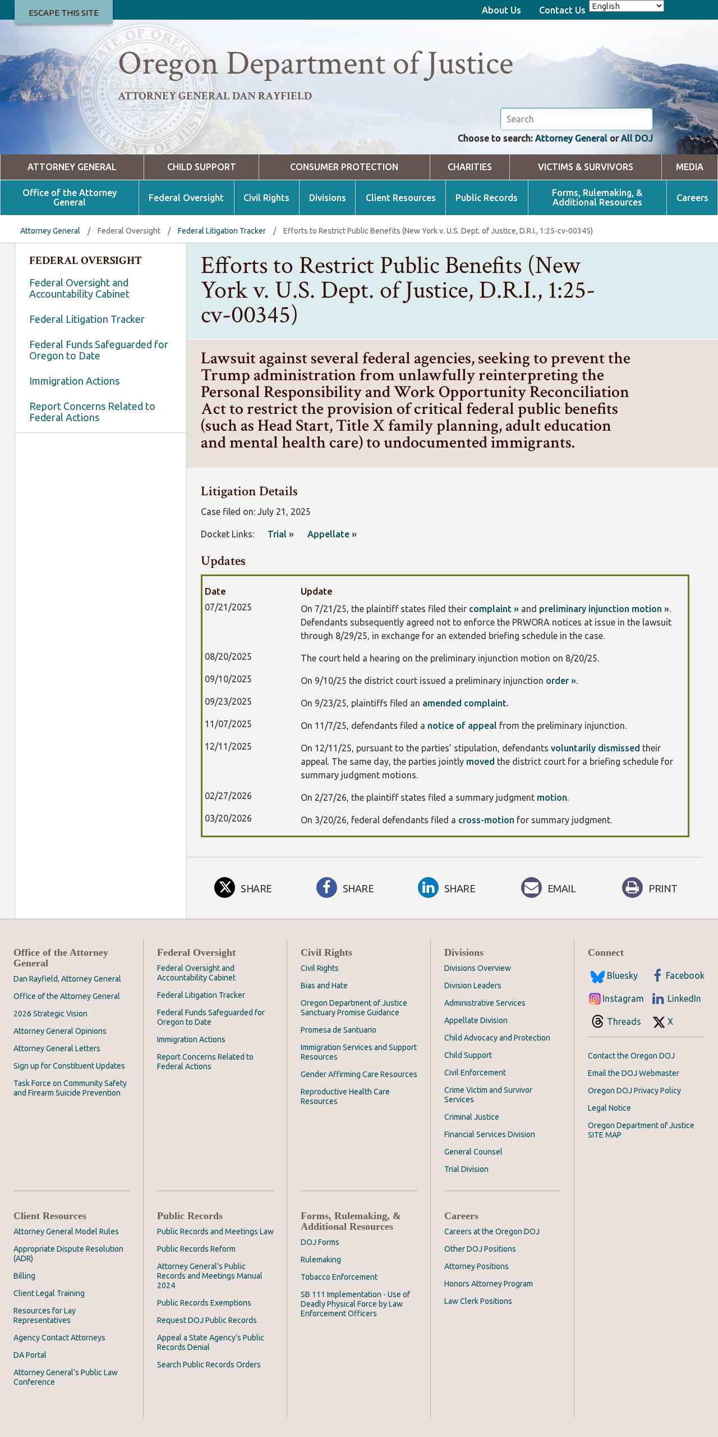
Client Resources (401, 198)
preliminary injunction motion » (604, 609)
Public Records (486, 198)
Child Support (201, 167)
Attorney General (571, 138)
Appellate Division (476, 1020)
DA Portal (30, 1355)
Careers (692, 198)
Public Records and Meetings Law (215, 1231)
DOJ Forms (320, 1242)
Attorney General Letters (56, 1048)
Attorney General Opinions (60, 1031)
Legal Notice (609, 1107)
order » (561, 681)
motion (552, 797)
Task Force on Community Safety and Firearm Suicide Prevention (70, 1088)
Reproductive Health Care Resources (345, 1096)
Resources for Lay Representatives (44, 1315)
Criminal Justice (471, 1116)
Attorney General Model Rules (66, 1231)
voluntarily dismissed (595, 748)
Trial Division (466, 1169)
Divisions (327, 198)
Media (689, 167)
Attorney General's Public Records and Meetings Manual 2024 (210, 1276)
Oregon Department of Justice (315, 63)
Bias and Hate (324, 985)
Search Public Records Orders (209, 1364)
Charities (470, 167)
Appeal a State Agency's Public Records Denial (210, 1342)
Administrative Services (485, 1002)
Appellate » (332, 534)
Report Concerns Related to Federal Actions (92, 411)
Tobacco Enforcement (339, 1276)
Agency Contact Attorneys (59, 1337)
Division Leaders (472, 985)
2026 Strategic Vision (50, 1013)
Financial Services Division (489, 1134)
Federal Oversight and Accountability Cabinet (79, 288)
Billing (24, 1275)
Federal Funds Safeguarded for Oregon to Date (98, 350)
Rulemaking (321, 1259)
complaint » (495, 609)
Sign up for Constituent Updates (69, 1065)
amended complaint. (464, 703)
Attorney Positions (476, 1266)
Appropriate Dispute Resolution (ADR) (68, 1253)
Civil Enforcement (475, 1072)
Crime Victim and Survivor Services (488, 1094)
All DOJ (637, 138)
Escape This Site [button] (64, 12)
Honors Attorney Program (488, 1283)
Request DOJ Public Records (207, 1320)
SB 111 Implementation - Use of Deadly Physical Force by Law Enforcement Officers (355, 1304)
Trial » (281, 534)
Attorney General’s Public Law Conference (65, 1377)
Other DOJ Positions (480, 1248)
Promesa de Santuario (338, 1029)
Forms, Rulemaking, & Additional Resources (597, 197)
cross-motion (486, 820)
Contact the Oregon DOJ (631, 1055)
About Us (501, 10)
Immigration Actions (74, 380)
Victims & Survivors (585, 167)
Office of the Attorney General (69, 197)
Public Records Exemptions (204, 1302)
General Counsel (473, 1151)
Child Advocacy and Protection (497, 1037)
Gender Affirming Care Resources (359, 1074)
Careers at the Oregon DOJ (492, 1231)
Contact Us (562, 10)
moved (481, 761)
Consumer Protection (344, 167)
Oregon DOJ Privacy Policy (634, 1090)
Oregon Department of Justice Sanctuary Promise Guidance (354, 1007)
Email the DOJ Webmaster (633, 1073)
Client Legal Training (49, 1293)
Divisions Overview (477, 968)
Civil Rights (266, 198)
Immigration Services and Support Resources (359, 1052)
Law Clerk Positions (478, 1301)
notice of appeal (461, 725)
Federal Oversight (186, 198)
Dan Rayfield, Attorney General (67, 978)
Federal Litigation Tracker (222, 230)
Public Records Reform (196, 1248)
